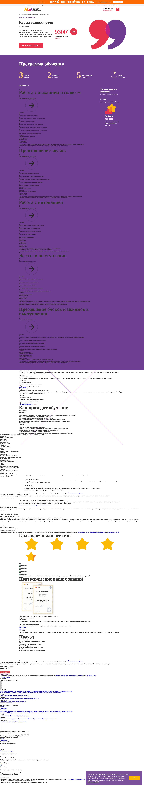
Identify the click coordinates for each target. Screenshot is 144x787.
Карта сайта (11, 701)
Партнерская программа (31, 698)
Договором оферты (113, 532)
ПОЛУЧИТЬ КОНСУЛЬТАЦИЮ (7, 530)
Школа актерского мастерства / (31, 14)
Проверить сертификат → (23, 628)
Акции (42, 5)
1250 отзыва (5, 707)
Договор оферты (5, 691)
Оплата (19, 695)
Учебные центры (20, 701)
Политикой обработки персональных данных (92, 532)
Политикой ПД (93, 782)
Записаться (22, 387)
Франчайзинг (19, 698)
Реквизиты (32, 692)
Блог (1, 701)
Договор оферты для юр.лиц (20, 692)
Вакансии (7, 695)
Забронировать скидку (7, 751)
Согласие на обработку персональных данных (51, 691)
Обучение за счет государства (9, 718)
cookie (99, 776)
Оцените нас (3, 708)
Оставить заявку (31, 45)
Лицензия (39, 692)
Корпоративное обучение (75, 493)
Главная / (21, 14)
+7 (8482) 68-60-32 (108, 8)
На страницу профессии (26, 404)
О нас (36, 5)
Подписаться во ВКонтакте (42, 505)
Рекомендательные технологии (51, 692)
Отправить (5, 672)
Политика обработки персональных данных (23, 691)
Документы (13, 695)
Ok (134, 778)
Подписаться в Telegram (26, 505)
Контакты (25, 695)
